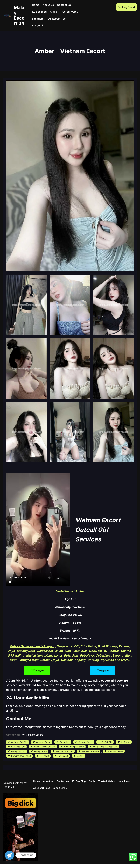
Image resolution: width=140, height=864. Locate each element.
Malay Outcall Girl (64, 751)
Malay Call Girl (18, 751)
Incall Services (59, 638)
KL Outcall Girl (18, 746)
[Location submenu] (44, 19)
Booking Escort (126, 7)
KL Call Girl (106, 742)
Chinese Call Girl (19, 742)
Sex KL (80, 756)
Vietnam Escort (34, 734)
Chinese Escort (43, 742)
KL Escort (125, 742)
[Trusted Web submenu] (77, 12)
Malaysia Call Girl (90, 751)
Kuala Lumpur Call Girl (44, 746)
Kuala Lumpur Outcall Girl (105, 746)
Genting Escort (85, 742)
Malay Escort (40, 751)
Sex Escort (63, 756)
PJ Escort (44, 756)
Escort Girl (64, 742)
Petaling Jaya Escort (21, 756)
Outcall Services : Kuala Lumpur (32, 646)
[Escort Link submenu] (47, 26)
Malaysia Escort (115, 751)
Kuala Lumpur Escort (74, 746)
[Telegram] (9, 855)
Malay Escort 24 (19, 15)
